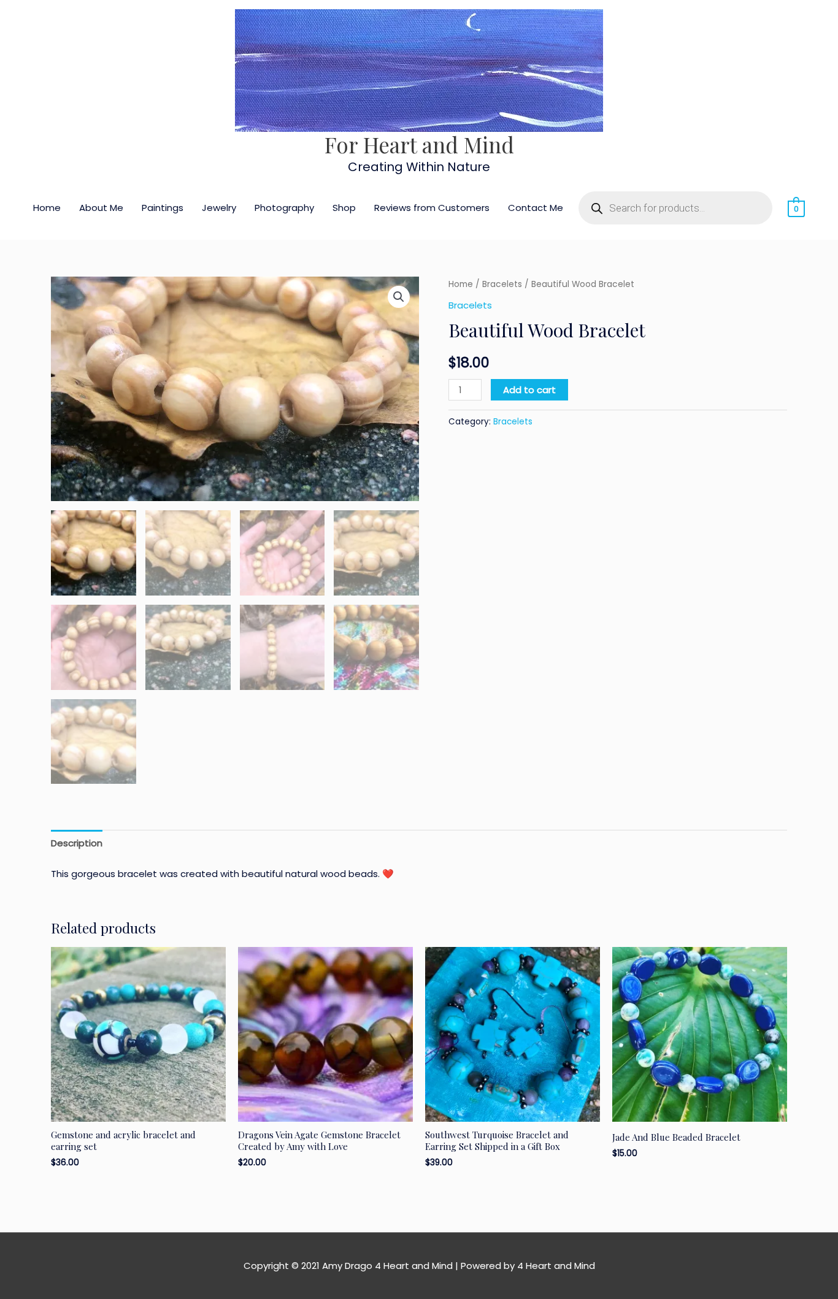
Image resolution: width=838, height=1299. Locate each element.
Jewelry (219, 207)
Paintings (162, 207)
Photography (284, 207)
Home (47, 207)
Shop (344, 207)
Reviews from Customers (432, 207)
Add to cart (529, 389)
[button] (399, 297)
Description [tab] (76, 843)
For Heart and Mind (419, 144)
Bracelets (502, 284)
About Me (101, 207)
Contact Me (535, 207)
